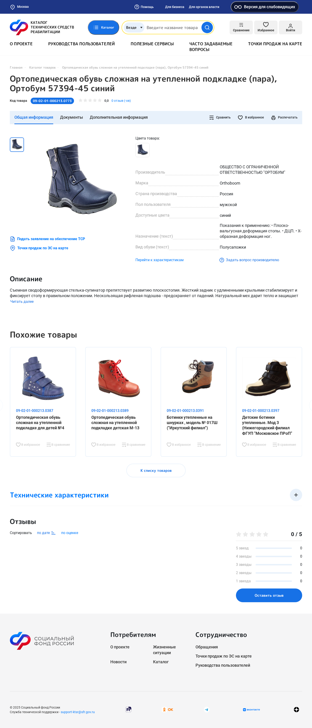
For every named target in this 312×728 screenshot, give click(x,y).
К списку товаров (156, 470)
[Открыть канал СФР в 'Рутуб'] (128, 709)
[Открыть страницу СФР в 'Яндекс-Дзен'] (296, 709)
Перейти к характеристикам (159, 260)
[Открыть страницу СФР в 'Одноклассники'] (167, 709)
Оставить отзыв (269, 595)
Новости (118, 661)
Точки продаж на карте (275, 44)
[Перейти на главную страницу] (42, 27)
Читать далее (22, 301)
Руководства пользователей (81, 44)
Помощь (147, 7)
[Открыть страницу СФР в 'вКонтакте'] (251, 709)
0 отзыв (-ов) (121, 100)
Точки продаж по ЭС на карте (42, 248)
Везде (131, 27)
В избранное (254, 117)
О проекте (21, 44)
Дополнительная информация (119, 117)
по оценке (69, 533)
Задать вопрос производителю (252, 260)
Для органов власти (204, 7)
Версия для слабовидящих (269, 6)
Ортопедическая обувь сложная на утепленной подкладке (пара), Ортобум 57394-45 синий (143, 83)
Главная (16, 67)
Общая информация (33, 117)
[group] (80, 181)
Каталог (161, 661)
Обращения (207, 647)
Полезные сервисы (152, 44)
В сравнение (60, 444)
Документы (71, 117)
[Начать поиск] (207, 27)
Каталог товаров (42, 67)
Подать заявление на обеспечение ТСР (51, 239)
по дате (44, 533)
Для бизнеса (174, 7)
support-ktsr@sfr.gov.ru (78, 712)
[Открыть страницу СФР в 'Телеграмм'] (206, 709)
